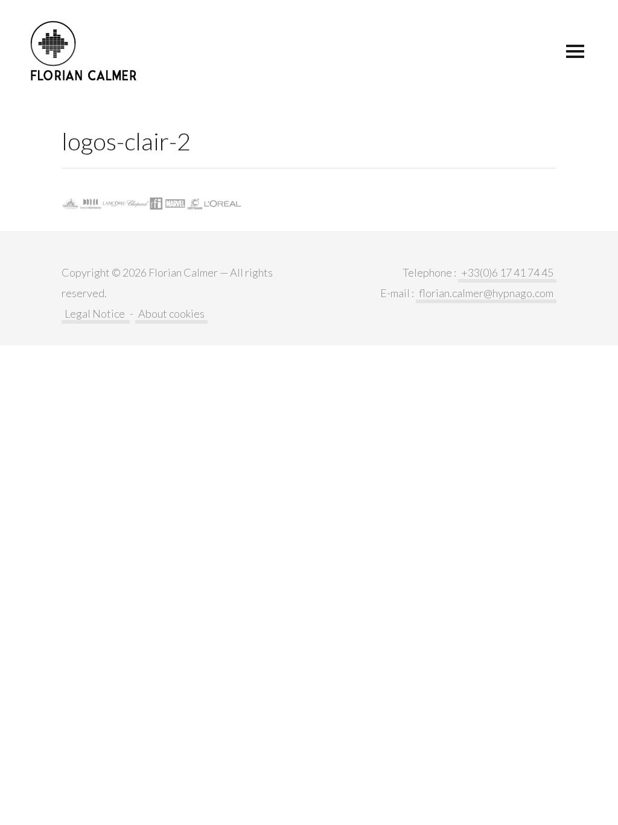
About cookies (171, 313)
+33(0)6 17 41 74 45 (507, 272)
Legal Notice (96, 313)
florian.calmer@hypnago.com (486, 293)
